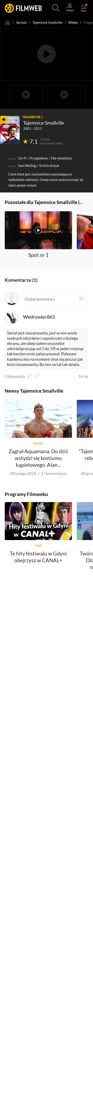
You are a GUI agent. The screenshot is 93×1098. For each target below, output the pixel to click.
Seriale (21, 22)
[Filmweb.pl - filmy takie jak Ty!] (23, 8)
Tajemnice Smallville (48, 22)
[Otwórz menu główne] (83, 8)
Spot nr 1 (38, 255)
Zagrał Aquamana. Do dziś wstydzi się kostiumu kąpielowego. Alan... (38, 458)
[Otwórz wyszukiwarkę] (55, 8)
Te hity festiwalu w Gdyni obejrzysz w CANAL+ (38, 556)
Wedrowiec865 (39, 317)
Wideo (73, 22)
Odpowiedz (15, 376)
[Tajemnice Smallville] (10, 130)
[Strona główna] (8, 22)
